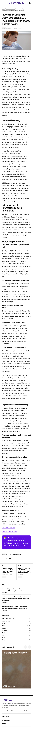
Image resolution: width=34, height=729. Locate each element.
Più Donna (19, 710)
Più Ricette (25, 710)
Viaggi (3, 640)
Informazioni (6, 720)
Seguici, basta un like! (9, 531)
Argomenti (5, 716)
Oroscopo (4, 630)
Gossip (3, 576)
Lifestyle (4, 628)
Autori (4, 723)
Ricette (3, 633)
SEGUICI (6, 543)
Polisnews (13, 710)
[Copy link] (13, 558)
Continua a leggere (8, 528)
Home (3, 8)
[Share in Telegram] (9, 558)
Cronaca (20, 576)
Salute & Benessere (10, 8)
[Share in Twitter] (6, 558)
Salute (3, 28)
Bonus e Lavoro (6, 621)
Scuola (3, 637)
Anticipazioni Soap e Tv (7, 618)
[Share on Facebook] (3, 558)
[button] (3, 3)
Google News (12, 540)
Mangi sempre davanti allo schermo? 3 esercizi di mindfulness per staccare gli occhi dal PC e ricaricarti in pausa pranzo (15, 598)
